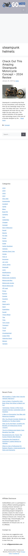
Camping (5, 214)
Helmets (5, 249)
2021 (3, 196)
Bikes (4, 209)
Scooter (4, 296)
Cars (3, 217)
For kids (4, 235)
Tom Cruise (5, 322)
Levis (4, 270)
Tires (3, 320)
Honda (4, 254)
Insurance (5, 259)
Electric (4, 233)
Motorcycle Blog (7, 280)
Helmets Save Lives (8, 251)
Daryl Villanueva (7, 227)
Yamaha (4, 344)
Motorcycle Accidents (9, 278)
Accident (5, 204)
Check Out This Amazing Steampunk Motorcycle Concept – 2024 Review (12, 69)
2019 (3, 191)
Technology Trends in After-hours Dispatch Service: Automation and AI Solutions (13, 410)
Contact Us (16, 553)
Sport (4, 307)
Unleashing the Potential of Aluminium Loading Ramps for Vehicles (11, 441)
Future (4, 238)
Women (4, 341)
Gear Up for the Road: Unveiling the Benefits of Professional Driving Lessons (13, 425)
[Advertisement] (14, 28)
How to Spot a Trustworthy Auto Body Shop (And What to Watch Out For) (13, 403)
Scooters (5, 299)
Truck (4, 330)
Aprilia (4, 206)
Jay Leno (5, 262)
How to (4, 256)
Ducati (4, 230)
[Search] (23, 134)
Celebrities (5, 220)
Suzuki (4, 312)
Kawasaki (5, 267)
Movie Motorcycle (7, 285)
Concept (7, 125)
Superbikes (5, 309)
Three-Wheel (6, 314)
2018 (3, 188)
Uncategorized (7, 333)
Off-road (5, 288)
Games (4, 241)
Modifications (6, 272)
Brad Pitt (5, 212)
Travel (4, 328)
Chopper (5, 222)
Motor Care (5, 275)
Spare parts (6, 304)
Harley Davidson (7, 246)
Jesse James (6, 264)
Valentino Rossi (7, 338)
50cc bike (5, 198)
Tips (3, 317)
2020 (4, 193)
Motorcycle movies (8, 283)
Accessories (6, 201)
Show (4, 301)
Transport (5, 325)
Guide (4, 243)
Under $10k (6, 336)
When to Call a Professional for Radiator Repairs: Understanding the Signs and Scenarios (13, 448)
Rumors (4, 293)
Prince (4, 291)
